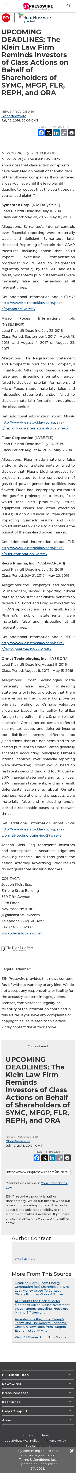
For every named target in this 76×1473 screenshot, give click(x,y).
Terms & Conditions (35, 1435)
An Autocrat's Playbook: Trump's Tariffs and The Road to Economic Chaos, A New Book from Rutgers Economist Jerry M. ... (41, 1325)
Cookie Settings (38, 1446)
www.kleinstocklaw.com (22, 933)
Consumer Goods (54, 1183)
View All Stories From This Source (40, 1337)
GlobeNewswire (13, 116)
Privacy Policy (56, 1440)
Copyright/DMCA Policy (21, 1440)
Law (9, 1187)
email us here (25, 1259)
